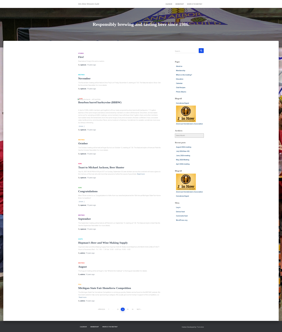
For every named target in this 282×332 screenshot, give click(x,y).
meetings (81, 75)
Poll (79, 284)
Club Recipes (180, 87)
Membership (179, 4)
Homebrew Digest (182, 103)
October (83, 143)
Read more (141, 174)
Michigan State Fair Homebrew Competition (104, 288)
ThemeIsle (200, 327)
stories (81, 53)
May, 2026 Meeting (182, 160)
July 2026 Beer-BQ (182, 151)
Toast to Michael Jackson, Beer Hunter (101, 167)
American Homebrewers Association (189, 124)
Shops (80, 239)
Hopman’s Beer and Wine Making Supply (103, 242)
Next (138, 309)
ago (91, 65)
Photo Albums (181, 92)
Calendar (168, 4)
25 (127, 309)
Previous (102, 309)
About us (179, 66)
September (84, 218)
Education (179, 79)
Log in (178, 207)
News (80, 163)
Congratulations (88, 191)
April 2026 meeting (183, 164)
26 (132, 309)
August (82, 266)
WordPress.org (181, 220)
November (84, 78)
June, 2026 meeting (183, 155)
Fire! (81, 56)
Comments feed (182, 216)
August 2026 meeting (183, 147)
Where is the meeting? (194, 4)
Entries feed (180, 212)
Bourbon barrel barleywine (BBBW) (99, 102)
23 (118, 309)
